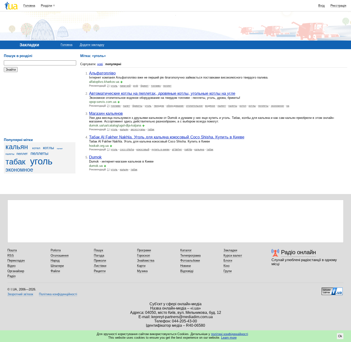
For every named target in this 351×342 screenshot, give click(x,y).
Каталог (186, 250)
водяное (210, 105)
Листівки (100, 266)
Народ (55, 260)
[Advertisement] (39, 105)
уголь (41, 161)
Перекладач (16, 260)
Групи (227, 271)
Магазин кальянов (106, 113)
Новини (185, 266)
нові (100, 64)
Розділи (46, 5)
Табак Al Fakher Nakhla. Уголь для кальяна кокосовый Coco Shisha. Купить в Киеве (166, 137)
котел (36, 148)
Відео (11, 266)
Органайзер (15, 271)
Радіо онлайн (298, 252)
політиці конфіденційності (229, 334)
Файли (55, 271)
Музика (142, 271)
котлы (48, 148)
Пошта (12, 250)
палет (126, 105)
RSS (10, 255)
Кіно (226, 266)
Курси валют (232, 255)
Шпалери (57, 266)
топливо (156, 85)
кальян (16, 147)
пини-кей (125, 85)
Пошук (98, 250)
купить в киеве (161, 149)
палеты (9, 154)
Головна (29, 5)
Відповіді (186, 271)
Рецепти (100, 271)
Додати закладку (92, 45)
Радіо (11, 276)
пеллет (22, 154)
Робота (56, 250)
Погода (99, 255)
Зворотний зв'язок (20, 294)
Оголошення (60, 255)
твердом (159, 105)
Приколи (100, 260)
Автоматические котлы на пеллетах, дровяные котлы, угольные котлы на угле (162, 93)
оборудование (175, 105)
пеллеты (39, 153)
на (287, 105)
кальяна (199, 149)
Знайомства (145, 260)
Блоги (227, 260)
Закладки (230, 250)
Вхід (321, 5)
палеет (60, 148)
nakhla (188, 149)
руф (135, 85)
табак (15, 162)
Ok (340, 336)
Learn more (229, 337)
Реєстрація (338, 5)
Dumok (95, 157)
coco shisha (127, 149)
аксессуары (138, 129)
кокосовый (142, 149)
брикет (144, 85)
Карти (141, 266)
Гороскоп (143, 255)
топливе (116, 105)
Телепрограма (190, 255)
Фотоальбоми (190, 260)
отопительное (194, 105)
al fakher (177, 149)
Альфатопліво (102, 73)
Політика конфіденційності (58, 294)
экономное (19, 170)
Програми (144, 250)
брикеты (137, 105)
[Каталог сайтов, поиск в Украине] (332, 289)
